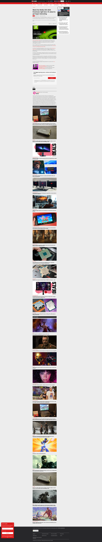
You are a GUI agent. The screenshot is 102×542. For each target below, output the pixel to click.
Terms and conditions (54, 533)
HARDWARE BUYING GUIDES (61, 8)
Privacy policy (62, 533)
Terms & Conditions (7, 536)
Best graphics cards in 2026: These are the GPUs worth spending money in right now (63, 24)
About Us (34, 533)
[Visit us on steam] (50, 1)
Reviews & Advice (50, 3)
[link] (35, 67)
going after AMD (37, 40)
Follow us (51, 23)
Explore (67, 3)
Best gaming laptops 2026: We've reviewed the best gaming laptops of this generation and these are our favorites (63, 19)
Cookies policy (35, 535)
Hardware (39, 3)
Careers (61, 535)
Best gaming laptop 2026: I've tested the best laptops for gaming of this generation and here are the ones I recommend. (64, 28)
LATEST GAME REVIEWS (66, 8)
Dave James (37, 15)
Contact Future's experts (45, 533)
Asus (54, 61)
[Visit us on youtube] (55, 1)
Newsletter (63, 3)
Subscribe (62, 1)
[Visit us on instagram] (54, 1)
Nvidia (34, 40)
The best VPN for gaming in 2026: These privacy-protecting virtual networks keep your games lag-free (64, 14)
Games (35, 3)
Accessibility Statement (54, 535)
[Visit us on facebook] (51, 1)
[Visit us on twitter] (53, 1)
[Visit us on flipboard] (58, 1)
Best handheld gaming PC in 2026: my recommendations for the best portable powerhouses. (64, 32)
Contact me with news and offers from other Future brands (8, 531)
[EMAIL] (38, 93)
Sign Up (7, 533)
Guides (56, 3)
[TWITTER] (37, 93)
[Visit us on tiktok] (59, 1)
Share (34, 23)
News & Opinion (44, 3)
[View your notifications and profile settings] (68, 1)
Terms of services (44, 80)
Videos (59, 3)
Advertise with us (44, 535)
